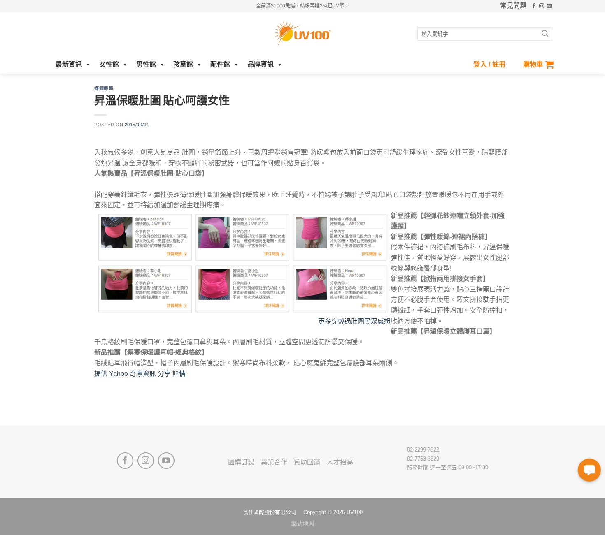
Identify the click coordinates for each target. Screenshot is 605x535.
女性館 (109, 64)
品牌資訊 (260, 64)
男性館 (146, 64)
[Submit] (545, 34)
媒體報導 (103, 88)
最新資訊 (69, 64)
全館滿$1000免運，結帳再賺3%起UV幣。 (302, 6)
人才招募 (340, 462)
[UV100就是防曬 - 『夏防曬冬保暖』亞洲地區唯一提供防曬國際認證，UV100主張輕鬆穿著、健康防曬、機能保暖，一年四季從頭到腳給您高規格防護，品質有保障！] (302, 34)
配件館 (220, 64)
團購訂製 (241, 462)
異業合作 (274, 462)
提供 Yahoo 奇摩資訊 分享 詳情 (140, 373)
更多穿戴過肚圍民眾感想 (357, 321)
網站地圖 (302, 524)
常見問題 (513, 5)
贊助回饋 (307, 462)
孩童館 (183, 64)
